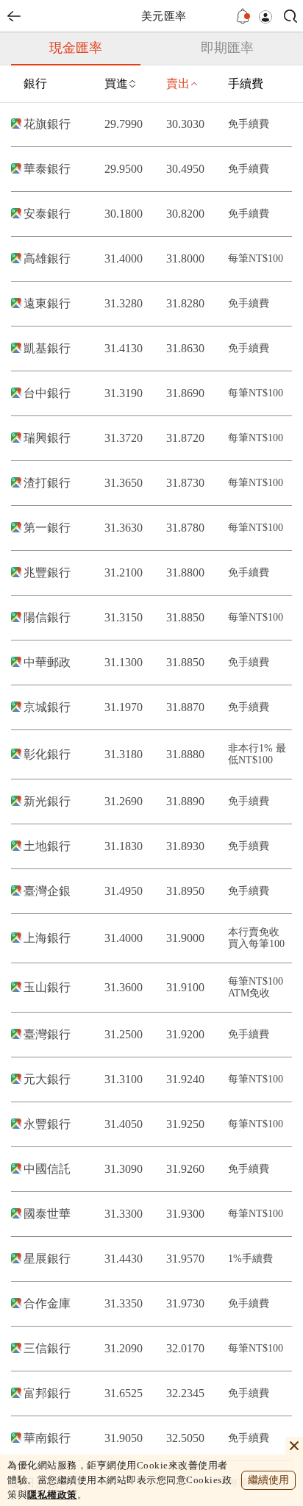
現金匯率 (75, 47)
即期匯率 (227, 47)
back (14, 16)
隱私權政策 (52, 1494)
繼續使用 (268, 1479)
